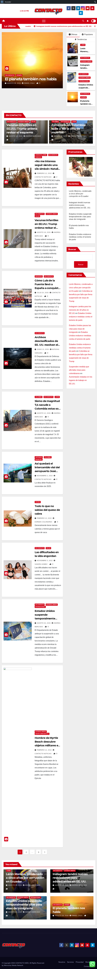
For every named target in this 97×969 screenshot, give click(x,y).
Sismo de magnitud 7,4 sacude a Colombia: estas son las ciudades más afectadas (47, 408)
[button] (83, 21)
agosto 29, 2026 (15, 885)
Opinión (19, 75)
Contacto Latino (40, 155)
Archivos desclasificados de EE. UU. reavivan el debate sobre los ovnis (46, 345)
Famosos (38, 157)
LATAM (83, 45)
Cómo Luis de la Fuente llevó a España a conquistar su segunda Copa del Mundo (48, 288)
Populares (88, 34)
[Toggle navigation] (44, 21)
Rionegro (38, 459)
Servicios (70, 962)
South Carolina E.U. (42, 733)
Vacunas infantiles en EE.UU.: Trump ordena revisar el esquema (22, 128)
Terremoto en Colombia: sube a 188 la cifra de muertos (68, 128)
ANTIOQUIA (38, 457)
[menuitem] (2, 2)
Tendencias (82, 39)
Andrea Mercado (33, 136)
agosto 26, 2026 (14, 83)
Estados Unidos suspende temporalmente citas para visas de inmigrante (46, 618)
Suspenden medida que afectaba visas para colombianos (79, 370)
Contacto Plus (89, 966)
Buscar (72, 249)
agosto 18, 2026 (16, 136)
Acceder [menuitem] (8, 2)
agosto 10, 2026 (44, 413)
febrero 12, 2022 (44, 173)
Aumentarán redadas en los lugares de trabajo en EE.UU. (80, 380)
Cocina (37, 502)
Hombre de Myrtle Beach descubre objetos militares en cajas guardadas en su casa (47, 745)
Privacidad (80, 962)
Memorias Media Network (13, 965)
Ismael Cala (29, 83)
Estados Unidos (86, 61)
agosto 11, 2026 (61, 136)
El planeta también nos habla (30, 79)
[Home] (3, 21)
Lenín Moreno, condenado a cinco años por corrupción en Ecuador (80, 193)
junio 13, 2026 (43, 349)
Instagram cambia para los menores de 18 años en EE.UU (80, 310)
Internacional (84, 81)
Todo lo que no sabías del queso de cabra (47, 510)
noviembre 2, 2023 (45, 476)
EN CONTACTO (10, 75)
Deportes (38, 276)
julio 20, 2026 (43, 292)
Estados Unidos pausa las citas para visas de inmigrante (80, 328)
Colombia (55, 121)
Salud (33, 121)
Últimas (74, 34)
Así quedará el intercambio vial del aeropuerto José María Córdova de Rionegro (47, 471)
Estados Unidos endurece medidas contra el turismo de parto (80, 237)
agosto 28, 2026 (62, 885)
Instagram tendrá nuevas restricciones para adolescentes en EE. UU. (80, 205)
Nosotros (61, 962)
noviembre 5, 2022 (45, 560)
